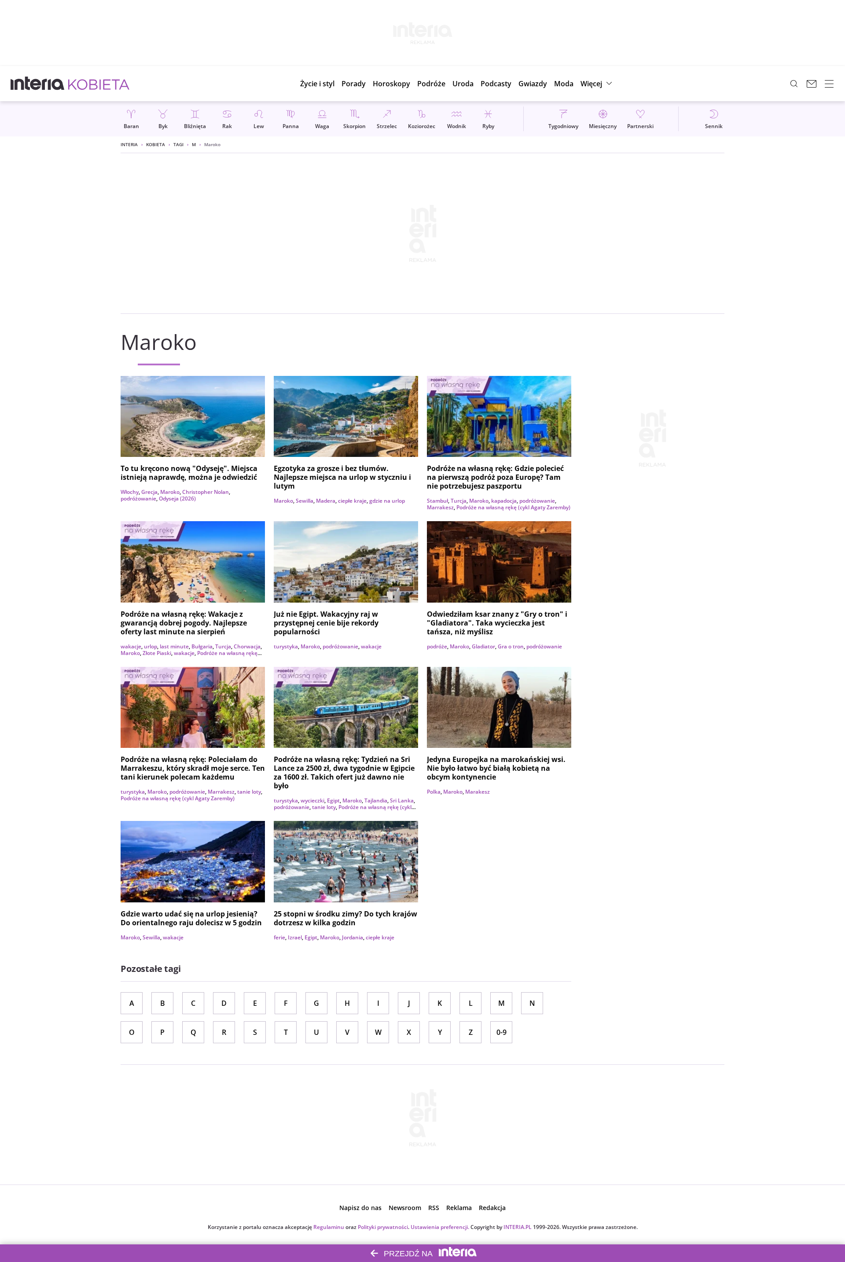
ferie (279, 937)
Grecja (149, 492)
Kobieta (155, 144)
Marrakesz (440, 507)
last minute (174, 646)
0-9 (501, 1032)
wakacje (131, 646)
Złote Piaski (157, 653)
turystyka (286, 646)
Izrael (295, 937)
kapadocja (504, 500)
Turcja (459, 500)
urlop (150, 646)
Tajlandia (375, 800)
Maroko (170, 492)
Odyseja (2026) (177, 498)
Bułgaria (202, 646)
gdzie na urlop (387, 500)
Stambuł (437, 500)
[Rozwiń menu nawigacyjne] (829, 83)
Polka (434, 791)
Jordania (352, 937)
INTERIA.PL (517, 1227)
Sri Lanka (402, 800)
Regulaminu (328, 1227)
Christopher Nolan (205, 492)
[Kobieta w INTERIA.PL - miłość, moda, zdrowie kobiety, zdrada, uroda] (98, 84)
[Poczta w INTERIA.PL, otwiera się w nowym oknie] (811, 83)
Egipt (333, 800)
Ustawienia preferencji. (440, 1227)
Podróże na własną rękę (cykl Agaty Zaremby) (513, 507)
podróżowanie (138, 498)
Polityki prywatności (383, 1227)
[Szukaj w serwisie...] (794, 83)
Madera (325, 500)
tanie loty (249, 791)
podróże (437, 646)
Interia (129, 144)
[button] (391, 83)
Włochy (130, 492)
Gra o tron (511, 646)
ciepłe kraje (352, 500)
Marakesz (477, 791)
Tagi (178, 144)
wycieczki (312, 800)
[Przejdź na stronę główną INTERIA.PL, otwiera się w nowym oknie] (38, 84)
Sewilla (304, 500)
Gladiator (483, 646)
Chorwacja (247, 646)
